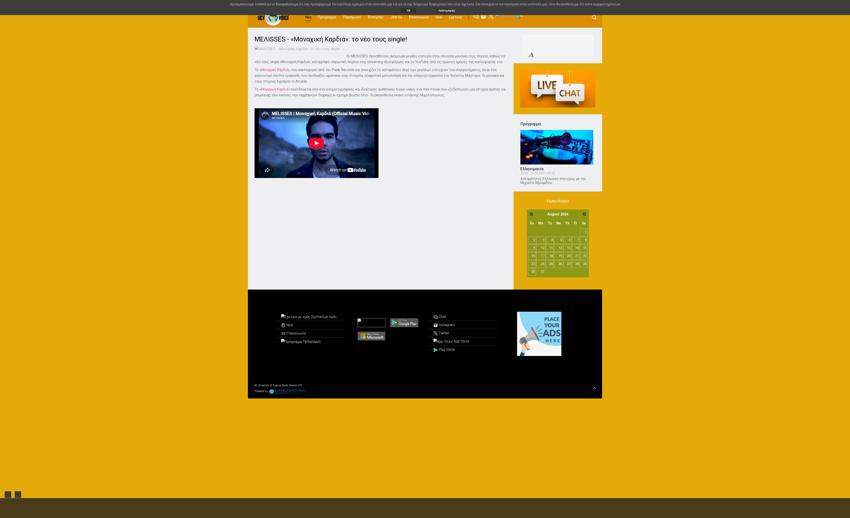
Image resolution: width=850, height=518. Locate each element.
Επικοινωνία (419, 17)
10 (543, 248)
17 (543, 256)
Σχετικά (455, 17)
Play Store (446, 350)
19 (560, 256)
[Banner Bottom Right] (539, 334)
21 (577, 256)
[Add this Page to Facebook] (349, 48)
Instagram (446, 325)
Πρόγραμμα (327, 17)
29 (585, 264)
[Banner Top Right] (557, 46)
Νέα (308, 17)
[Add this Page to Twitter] (356, 48)
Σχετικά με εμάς (323, 317)
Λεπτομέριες (445, 10)
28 (577, 264)
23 (533, 264)
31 (543, 272)
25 (551, 264)
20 (569, 256)
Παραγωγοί (352, 17)
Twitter (443, 333)
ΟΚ (408, 10)
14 (577, 248)
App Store (461, 341)
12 (560, 248)
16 (533, 256)
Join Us (396, 17)
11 (551, 248)
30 (533, 272)
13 (569, 248)
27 (569, 264)
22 (585, 256)
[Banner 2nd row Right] (557, 89)
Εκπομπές (376, 17)
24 (543, 264)
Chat (438, 17)
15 (585, 248)
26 (560, 264)
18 (551, 256)
